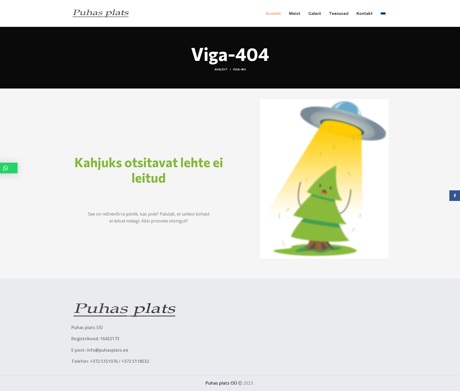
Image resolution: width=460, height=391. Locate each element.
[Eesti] (385, 13)
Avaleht (221, 69)
